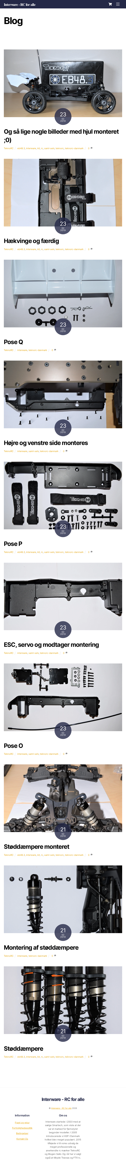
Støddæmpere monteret (36, 846)
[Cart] (110, 4)
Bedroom (70, 42)
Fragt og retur (22, 1122)
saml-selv (49, 148)
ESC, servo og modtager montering (51, 644)
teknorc (60, 148)
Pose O (13, 745)
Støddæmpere (23, 1048)
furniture (93, 38)
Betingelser (22, 1133)
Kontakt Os (22, 1139)
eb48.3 (21, 148)
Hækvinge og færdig (31, 240)
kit (38, 148)
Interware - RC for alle (61, 1108)
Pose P (13, 543)
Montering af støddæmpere (41, 947)
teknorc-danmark (74, 148)
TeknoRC (19, 38)
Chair (57, 42)
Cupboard (110, 38)
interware (31, 148)
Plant (51, 38)
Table (32, 38)
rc (42, 38)
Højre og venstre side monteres (46, 442)
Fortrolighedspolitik (22, 1128)
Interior (77, 38)
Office (64, 38)
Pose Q (13, 341)
